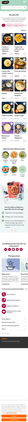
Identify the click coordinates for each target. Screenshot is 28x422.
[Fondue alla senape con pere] (8, 67)
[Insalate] (14, 171)
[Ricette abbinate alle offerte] (14, 157)
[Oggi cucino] (11, 271)
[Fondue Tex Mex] (8, 111)
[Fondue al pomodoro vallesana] (8, 44)
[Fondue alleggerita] (20, 132)
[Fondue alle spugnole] (20, 90)
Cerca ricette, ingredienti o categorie (14, 7)
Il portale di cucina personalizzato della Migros (13, 288)
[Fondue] (8, 90)
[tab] (14, 319)
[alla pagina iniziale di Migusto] (5, 1)
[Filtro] (3, 25)
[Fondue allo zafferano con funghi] (20, 44)
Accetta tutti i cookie (14, 419)
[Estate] (5, 171)
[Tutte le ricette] (22, 171)
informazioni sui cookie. (11, 413)
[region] (14, 411)
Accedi (15, 230)
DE (2, 333)
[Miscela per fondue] (8, 132)
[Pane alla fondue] (20, 67)
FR (5, 333)
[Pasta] (22, 157)
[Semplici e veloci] (5, 157)
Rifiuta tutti (14, 416)
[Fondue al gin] (20, 111)
